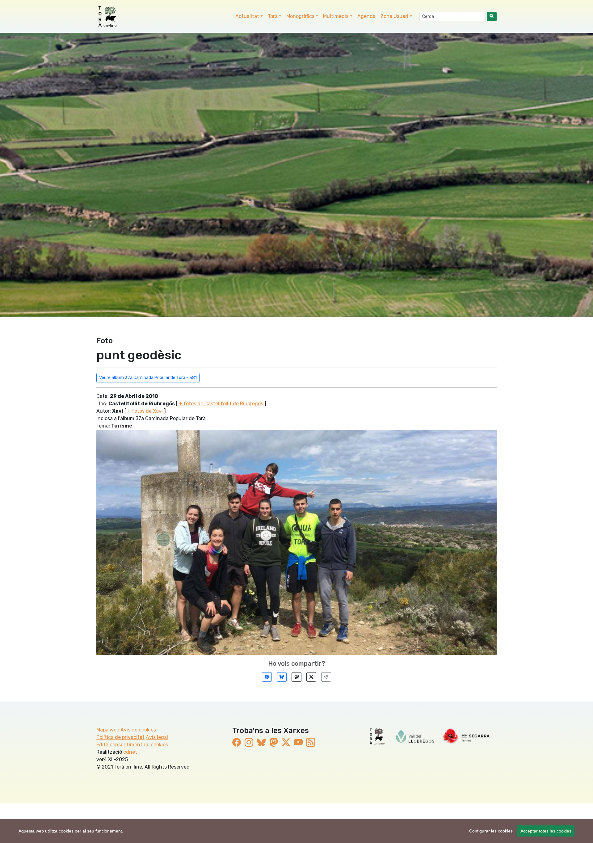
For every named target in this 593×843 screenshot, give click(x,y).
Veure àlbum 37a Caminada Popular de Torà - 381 (148, 377)
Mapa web (107, 730)
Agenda (366, 16)
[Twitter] (311, 677)
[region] (296, 831)
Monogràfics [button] (300, 16)
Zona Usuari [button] (394, 16)
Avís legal (157, 737)
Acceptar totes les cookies (545, 830)
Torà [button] (273, 16)
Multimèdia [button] (336, 16)
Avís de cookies (138, 730)
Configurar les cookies (491, 830)
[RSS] (310, 743)
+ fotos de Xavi (145, 411)
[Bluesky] (282, 677)
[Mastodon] (296, 677)
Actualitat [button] (247, 16)
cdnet (130, 752)
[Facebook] (267, 677)
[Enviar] (326, 677)
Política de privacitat (120, 737)
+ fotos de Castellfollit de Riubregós (221, 404)
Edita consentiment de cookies (132, 745)
